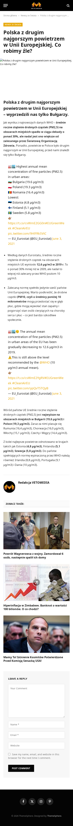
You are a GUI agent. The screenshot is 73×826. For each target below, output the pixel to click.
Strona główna (10, 15)
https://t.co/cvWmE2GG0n (26, 223)
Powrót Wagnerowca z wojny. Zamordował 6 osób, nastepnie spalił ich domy (33, 555)
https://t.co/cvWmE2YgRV (26, 378)
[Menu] (5, 5)
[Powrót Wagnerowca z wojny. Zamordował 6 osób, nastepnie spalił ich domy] (36, 530)
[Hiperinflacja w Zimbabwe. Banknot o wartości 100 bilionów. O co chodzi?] (36, 582)
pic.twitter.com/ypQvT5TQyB (28, 388)
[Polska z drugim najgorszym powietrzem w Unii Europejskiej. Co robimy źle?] (36, 76)
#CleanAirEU (21, 228)
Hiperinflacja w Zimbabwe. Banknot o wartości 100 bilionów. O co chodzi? (35, 607)
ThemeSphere (54, 815)
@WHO (45, 362)
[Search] (68, 5)
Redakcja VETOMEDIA (33, 482)
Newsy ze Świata (28, 15)
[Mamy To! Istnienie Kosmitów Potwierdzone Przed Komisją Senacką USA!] (36, 634)
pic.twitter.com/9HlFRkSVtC (27, 233)
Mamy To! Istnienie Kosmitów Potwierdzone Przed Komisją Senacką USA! (33, 659)
